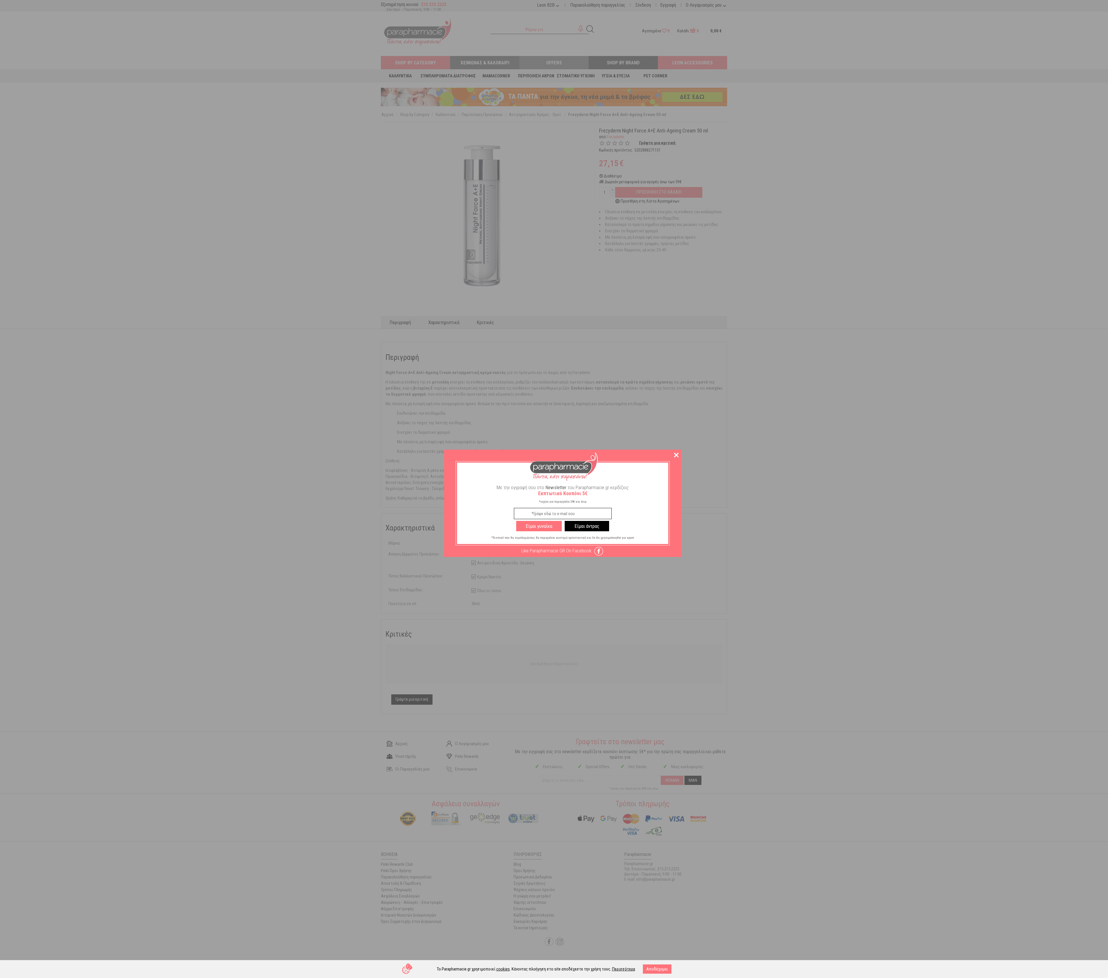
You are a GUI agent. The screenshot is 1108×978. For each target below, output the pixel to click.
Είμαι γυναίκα (539, 526)
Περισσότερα (623, 969)
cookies (503, 969)
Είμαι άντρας (586, 526)
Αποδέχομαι (657, 969)
